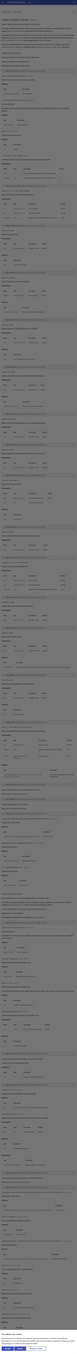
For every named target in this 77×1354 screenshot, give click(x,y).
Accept (7, 1349)
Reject (20, 1349)
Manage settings (36, 1349)
